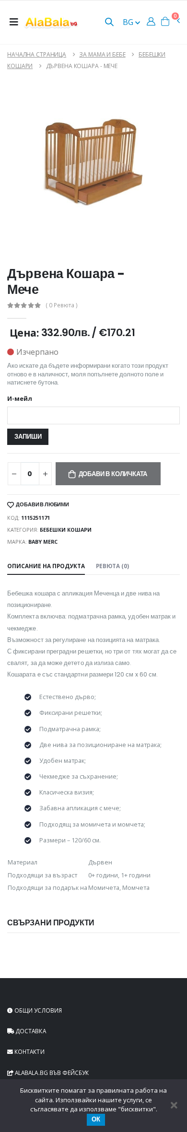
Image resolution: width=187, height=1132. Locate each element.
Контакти (29, 1051)
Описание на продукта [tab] (46, 566)
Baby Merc (43, 541)
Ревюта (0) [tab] (112, 566)
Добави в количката (113, 474)
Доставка (30, 1031)
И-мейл (19, 399)
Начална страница (36, 54)
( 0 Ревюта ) (62, 305)
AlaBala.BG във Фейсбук (51, 1072)
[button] (109, 23)
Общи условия (37, 1010)
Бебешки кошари (66, 529)
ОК (96, 1119)
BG (129, 22)
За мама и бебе (102, 54)
